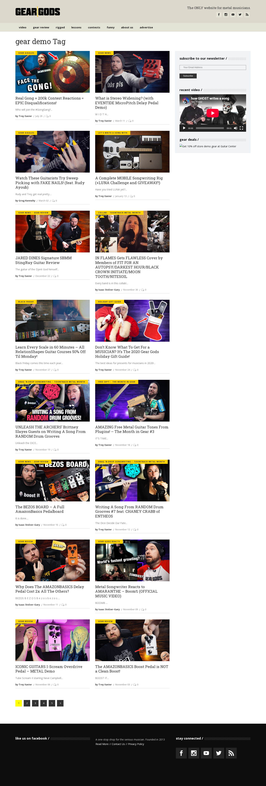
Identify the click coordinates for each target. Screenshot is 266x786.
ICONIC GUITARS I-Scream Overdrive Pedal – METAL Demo (48, 669)
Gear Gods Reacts (109, 541)
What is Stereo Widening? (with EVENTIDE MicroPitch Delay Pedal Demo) (126, 103)
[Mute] (235, 128)
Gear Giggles (26, 53)
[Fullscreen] (241, 128)
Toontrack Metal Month (125, 212)
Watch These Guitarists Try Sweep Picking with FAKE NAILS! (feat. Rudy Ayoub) (50, 183)
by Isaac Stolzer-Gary (107, 289)
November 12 (122, 529)
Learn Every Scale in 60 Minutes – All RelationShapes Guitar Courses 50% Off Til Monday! (50, 352)
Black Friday (26, 301)
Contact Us (118, 744)
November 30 (130, 289)
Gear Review (41, 212)
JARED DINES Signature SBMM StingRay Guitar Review (43, 260)
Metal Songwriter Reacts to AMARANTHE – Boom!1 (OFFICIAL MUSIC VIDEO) (126, 591)
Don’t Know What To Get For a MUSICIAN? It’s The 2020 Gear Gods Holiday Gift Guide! (127, 352)
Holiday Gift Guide (109, 301)
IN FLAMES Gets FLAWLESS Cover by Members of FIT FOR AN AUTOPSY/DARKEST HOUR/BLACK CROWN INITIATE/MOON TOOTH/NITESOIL (129, 267)
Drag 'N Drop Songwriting (34, 382)
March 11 (120, 120)
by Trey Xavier (23, 116)
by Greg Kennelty (25, 200)
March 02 (43, 200)
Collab (102, 212)
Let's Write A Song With (112, 133)
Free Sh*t (103, 382)
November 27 (42, 369)
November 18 (122, 444)
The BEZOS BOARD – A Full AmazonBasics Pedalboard (39, 509)
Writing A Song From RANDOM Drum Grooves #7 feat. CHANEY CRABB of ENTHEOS (129, 512)
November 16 (50, 524)
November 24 (122, 369)
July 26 (38, 116)
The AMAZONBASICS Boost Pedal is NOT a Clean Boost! (131, 669)
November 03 (122, 684)
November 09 (130, 609)
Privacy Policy (136, 744)
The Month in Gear (123, 382)
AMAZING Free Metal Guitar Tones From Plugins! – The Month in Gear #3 (131, 429)
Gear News (104, 53)
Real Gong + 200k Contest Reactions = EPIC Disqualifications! (49, 100)
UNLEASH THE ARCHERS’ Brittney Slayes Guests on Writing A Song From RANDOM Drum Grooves (50, 432)
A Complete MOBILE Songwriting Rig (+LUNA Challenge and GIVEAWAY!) (129, 180)
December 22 (42, 276)
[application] (213, 113)
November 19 (42, 449)
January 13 (120, 196)
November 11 (50, 604)
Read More (102, 744)
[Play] (184, 128)
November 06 (42, 684)
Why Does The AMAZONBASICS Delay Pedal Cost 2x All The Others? (49, 589)
